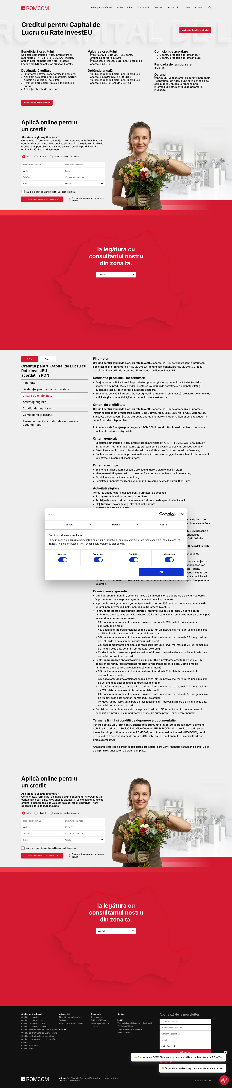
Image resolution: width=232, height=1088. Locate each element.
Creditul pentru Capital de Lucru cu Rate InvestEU (39, 1040)
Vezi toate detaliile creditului (195, 30)
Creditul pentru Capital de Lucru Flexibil (39, 1029)
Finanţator (30, 382)
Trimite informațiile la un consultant (42, 199)
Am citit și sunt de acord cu (51, 192)
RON (29, 359)
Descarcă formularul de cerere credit (88, 199)
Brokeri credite (124, 7)
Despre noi (172, 7)
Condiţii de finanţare (37, 408)
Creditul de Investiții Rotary (33, 1020)
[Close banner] (182, 514)
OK (161, 572)
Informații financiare (100, 1023)
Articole (158, 7)
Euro (47, 359)
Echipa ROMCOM (99, 1020)
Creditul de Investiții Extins (33, 1023)
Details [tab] (116, 524)
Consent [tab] (68, 524)
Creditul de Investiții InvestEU (34, 1026)
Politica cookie (124, 1032)
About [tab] (163, 524)
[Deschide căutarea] (209, 7)
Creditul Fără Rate (29, 1045)
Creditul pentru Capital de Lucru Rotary (38, 1036)
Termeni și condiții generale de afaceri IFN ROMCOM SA (134, 1024)
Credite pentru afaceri (100, 7)
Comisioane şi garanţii (38, 414)
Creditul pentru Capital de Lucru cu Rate (39, 1033)
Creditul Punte (27, 1048)
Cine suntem (96, 1017)
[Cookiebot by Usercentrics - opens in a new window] (161, 514)
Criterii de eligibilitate (37, 395)
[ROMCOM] (35, 7)
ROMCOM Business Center (71, 1023)
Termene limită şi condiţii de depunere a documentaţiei (50, 423)
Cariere (186, 7)
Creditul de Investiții (30, 1017)
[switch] (98, 559)
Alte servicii (143, 7)
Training (62, 1020)
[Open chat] (224, 1080)
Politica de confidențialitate (129, 1029)
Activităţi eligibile (34, 402)
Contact (199, 7)
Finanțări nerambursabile (70, 1017)
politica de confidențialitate (64, 192)
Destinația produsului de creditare (46, 389)
